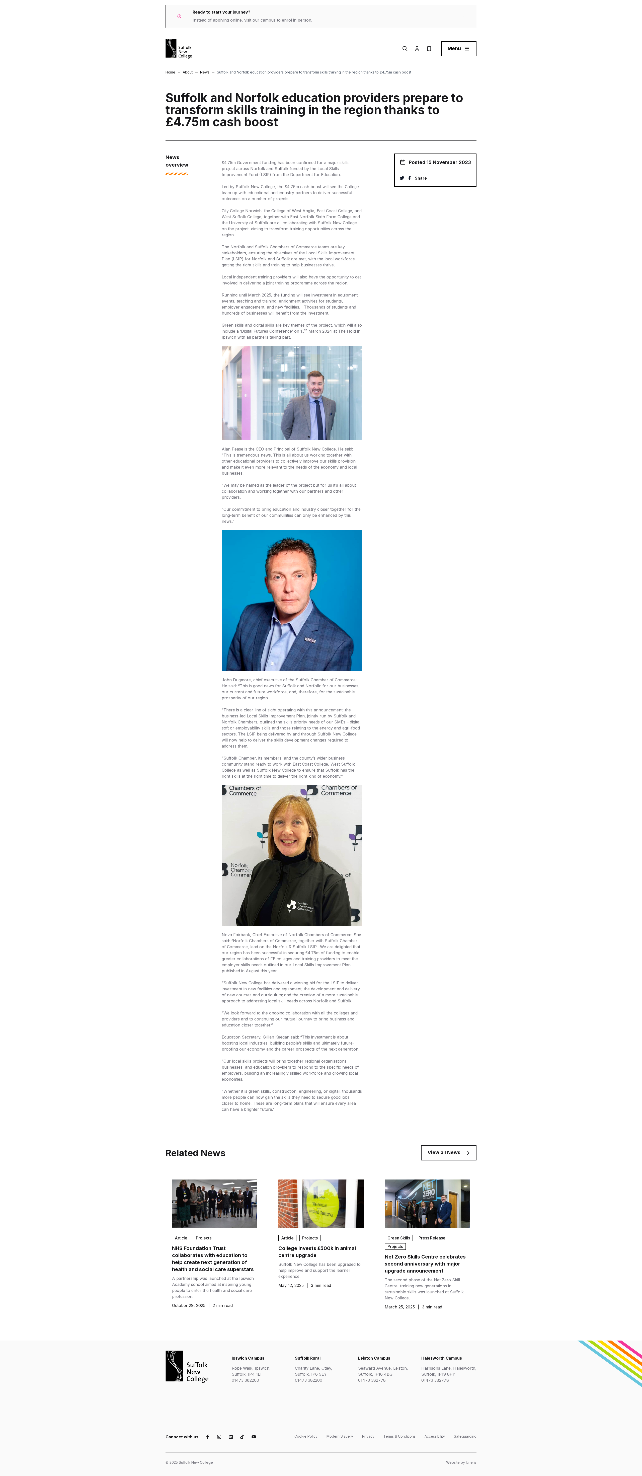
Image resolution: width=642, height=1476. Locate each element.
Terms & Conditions (399, 1436)
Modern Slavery (340, 1436)
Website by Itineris (461, 1462)
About (188, 72)
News (204, 72)
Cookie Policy (305, 1436)
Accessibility (435, 1436)
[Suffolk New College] (179, 49)
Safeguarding (465, 1436)
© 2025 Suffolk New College (189, 1462)
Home (170, 72)
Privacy (368, 1436)
